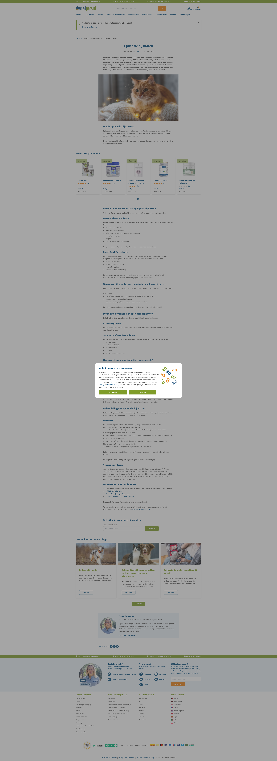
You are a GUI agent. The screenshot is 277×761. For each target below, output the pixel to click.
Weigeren (142, 392)
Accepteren (113, 392)
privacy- (102, 384)
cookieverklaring (113, 384)
